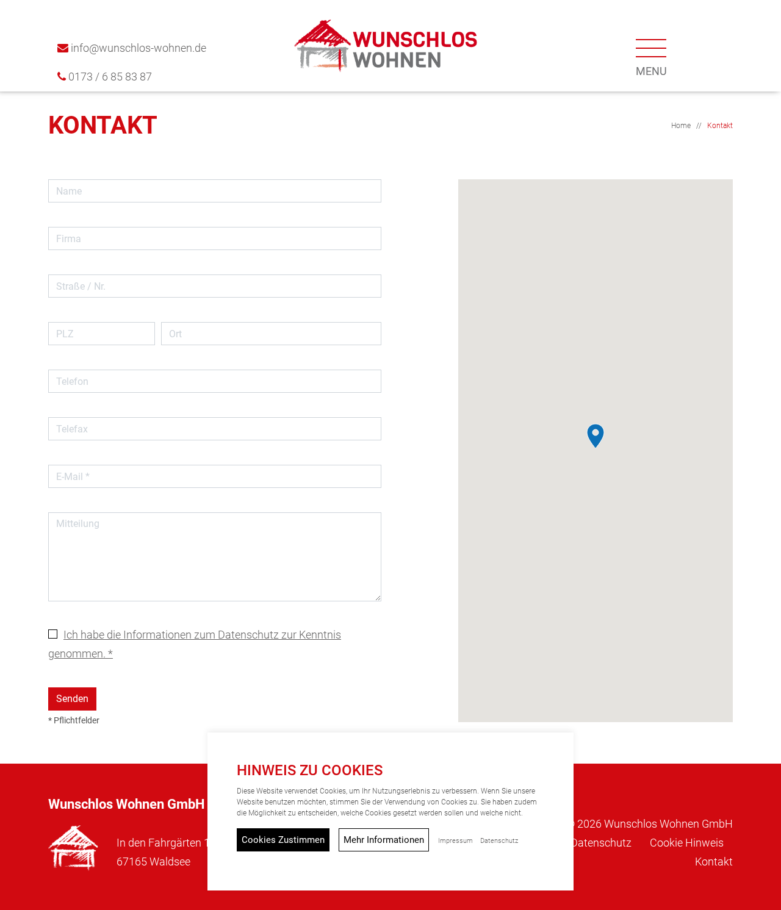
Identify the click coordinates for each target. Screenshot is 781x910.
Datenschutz (601, 842)
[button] (651, 54)
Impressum (455, 841)
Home (681, 125)
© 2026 (649, 823)
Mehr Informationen (384, 839)
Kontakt (720, 125)
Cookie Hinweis (687, 842)
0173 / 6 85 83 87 (110, 76)
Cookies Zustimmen (283, 839)
